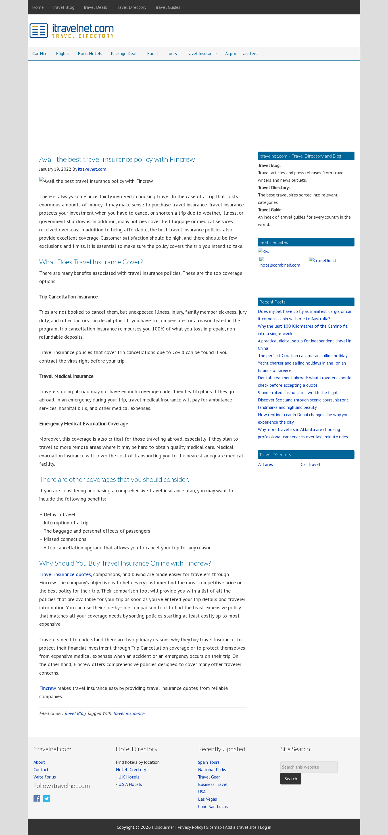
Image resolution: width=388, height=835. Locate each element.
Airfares (265, 464)
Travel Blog (75, 713)
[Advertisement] (194, 103)
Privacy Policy (190, 827)
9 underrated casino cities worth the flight (298, 392)
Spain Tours (209, 762)
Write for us (45, 777)
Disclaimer (164, 827)
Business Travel (213, 784)
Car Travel (310, 464)
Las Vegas (207, 799)
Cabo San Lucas (213, 806)
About (39, 762)
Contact (41, 769)
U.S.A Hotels (130, 784)
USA (202, 791)
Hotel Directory (131, 769)
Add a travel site (240, 827)
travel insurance (128, 713)
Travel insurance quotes (65, 574)
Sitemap (214, 827)
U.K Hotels (128, 777)
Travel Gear (209, 777)
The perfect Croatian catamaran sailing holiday (302, 355)
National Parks (212, 769)
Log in (265, 827)
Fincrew (47, 688)
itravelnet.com (72, 32)
